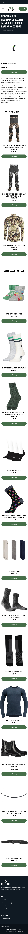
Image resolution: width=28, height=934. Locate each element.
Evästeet (20, 929)
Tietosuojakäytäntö (10, 931)
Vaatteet (5, 30)
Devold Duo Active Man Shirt (14, 720)
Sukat (11, 30)
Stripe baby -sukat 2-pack (14, 314)
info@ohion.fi (4, 2)
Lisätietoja (14, 72)
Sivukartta (20, 931)
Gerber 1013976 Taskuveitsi (14, 858)
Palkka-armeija (8, 906)
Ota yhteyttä (13, 929)
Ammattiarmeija (8, 903)
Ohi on (5, 900)
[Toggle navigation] (3, 8)
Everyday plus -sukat (14, 571)
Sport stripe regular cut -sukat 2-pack (14, 368)
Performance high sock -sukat (14, 672)
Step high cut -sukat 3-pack (14, 470)
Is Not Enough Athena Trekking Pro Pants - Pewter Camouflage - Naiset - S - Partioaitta (14, 196)
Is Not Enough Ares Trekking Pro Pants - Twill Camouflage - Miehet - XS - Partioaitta (14, 147)
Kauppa (23, 8)
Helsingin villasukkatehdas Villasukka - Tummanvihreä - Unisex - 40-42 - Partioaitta (14, 414)
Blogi (5, 909)
